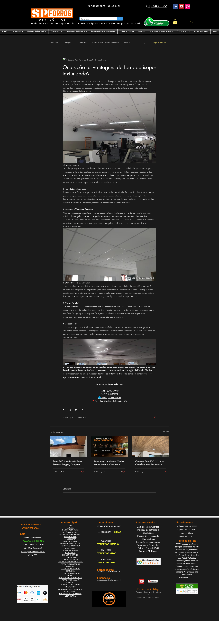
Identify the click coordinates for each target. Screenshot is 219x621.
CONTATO (70, 528)
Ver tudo (166, 431)
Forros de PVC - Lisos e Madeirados (105, 42)
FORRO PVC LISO (70, 557)
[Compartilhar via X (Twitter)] (70, 409)
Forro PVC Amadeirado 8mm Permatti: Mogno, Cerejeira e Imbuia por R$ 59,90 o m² (67, 463)
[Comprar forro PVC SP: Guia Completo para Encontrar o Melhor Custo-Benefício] (150, 446)
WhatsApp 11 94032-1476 (33, 541)
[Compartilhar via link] (82, 409)
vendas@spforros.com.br (109, 526)
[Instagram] (187, 6)
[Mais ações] (154, 59)
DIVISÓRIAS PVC (70, 537)
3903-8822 (106, 532)
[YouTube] (181, 6)
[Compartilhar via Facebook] (64, 409)
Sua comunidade (81, 42)
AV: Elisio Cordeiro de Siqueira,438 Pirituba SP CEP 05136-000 (33, 551)
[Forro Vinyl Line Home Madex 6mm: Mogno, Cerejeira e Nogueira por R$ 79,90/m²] (109, 446)
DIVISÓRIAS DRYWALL (70, 532)
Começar (67, 42)
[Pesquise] (120, 18)
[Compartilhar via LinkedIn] (76, 409)
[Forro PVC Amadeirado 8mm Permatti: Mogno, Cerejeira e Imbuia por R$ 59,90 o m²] (68, 446)
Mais (126, 42)
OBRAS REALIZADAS (70, 559)
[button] (175, 21)
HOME (70, 525)
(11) (99, 532)
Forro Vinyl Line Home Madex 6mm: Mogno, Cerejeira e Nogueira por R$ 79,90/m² (109, 463)
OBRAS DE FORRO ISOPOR (70, 544)
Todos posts (54, 42)
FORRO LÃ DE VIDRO (70, 541)
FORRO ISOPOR (70, 539)
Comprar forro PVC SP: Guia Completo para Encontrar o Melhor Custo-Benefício (149, 463)
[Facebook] (175, 6)
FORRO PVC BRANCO (70, 555)
